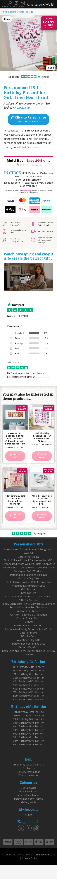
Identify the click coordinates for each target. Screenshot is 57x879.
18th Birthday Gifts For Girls (19, 11)
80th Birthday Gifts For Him (28, 741)
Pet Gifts (28, 622)
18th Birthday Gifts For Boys (28, 715)
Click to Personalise (30, 119)
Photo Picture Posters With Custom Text (28, 582)
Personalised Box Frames (28, 798)
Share (6, 19)
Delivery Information (28, 771)
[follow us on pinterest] (36, 828)
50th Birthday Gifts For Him (28, 730)
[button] (9, 4)
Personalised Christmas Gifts (28, 643)
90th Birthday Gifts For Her (28, 699)
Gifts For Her (28, 589)
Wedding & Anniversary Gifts (28, 585)
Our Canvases (28, 787)
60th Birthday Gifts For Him (28, 733)
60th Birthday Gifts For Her (28, 688)
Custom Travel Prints (28, 618)
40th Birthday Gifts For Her (28, 681)
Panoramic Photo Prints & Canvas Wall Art (28, 596)
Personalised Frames (28, 795)
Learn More (36, 165)
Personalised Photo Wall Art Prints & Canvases (28, 564)
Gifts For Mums (28, 632)
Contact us (28, 768)
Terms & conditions (44, 854)
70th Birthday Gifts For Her (28, 692)
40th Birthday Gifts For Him (28, 726)
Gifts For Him (28, 593)
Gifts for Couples (28, 600)
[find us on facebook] (28, 828)
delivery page (26, 191)
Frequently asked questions (28, 764)
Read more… (33, 147)
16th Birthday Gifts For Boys (28, 712)
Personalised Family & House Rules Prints (28, 629)
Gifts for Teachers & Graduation (28, 614)
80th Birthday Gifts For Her (28, 696)
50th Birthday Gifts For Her (28, 685)
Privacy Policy (29, 858)
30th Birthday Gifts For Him (28, 722)
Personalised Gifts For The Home (28, 607)
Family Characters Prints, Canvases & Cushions (28, 603)
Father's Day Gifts (28, 647)
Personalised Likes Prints (28, 625)
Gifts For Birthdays (28, 556)
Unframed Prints (28, 791)
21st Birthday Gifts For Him (28, 719)
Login (28, 814)
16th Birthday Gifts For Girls (28, 667)
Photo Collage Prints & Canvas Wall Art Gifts (28, 560)
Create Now (16, 456)
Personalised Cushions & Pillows (28, 574)
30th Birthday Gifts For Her (28, 677)
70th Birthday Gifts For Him (28, 737)
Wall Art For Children (28, 611)
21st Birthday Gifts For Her (28, 674)
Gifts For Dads (29, 636)
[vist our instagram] (20, 828)
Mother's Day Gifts (28, 578)
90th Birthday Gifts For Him (28, 744)
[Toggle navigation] (4, 3)
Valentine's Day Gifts (28, 640)
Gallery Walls (28, 802)
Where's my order (28, 775)
